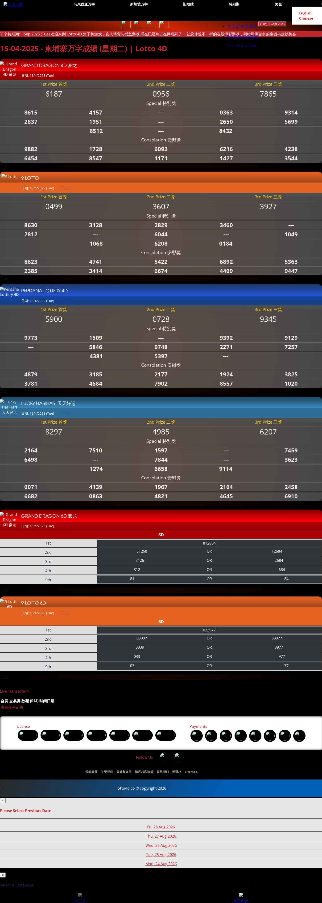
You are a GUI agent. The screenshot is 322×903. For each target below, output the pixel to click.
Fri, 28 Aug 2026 (161, 827)
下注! (4, 165)
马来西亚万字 (84, 4)
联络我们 (163, 772)
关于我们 (107, 772)
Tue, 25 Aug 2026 (161, 854)
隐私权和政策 (144, 772)
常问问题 (91, 772)
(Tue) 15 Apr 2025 (272, 24)
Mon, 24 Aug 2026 (161, 863)
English (305, 13)
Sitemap (191, 772)
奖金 (278, 4)
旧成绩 (188, 4)
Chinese (305, 18)
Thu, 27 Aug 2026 (242, 26)
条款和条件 (124, 772)
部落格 (177, 772)
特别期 (234, 4)
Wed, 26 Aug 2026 (161, 845)
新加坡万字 (139, 4)
